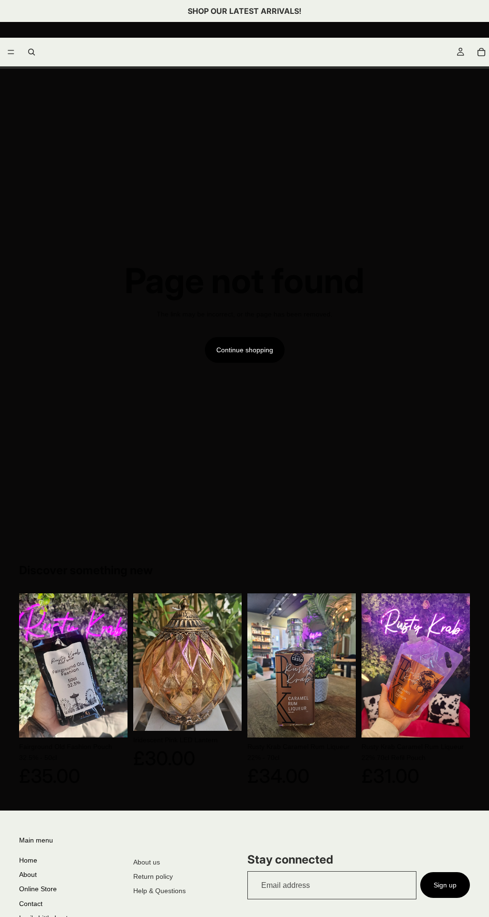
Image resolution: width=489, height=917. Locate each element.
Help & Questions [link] (159, 891)
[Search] (31, 52)
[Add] (112, 722)
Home (28, 860)
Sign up (445, 885)
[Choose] (226, 716)
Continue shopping (244, 350)
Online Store (38, 889)
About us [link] (146, 862)
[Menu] (11, 52)
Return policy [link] (153, 876)
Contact (31, 903)
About (28, 874)
